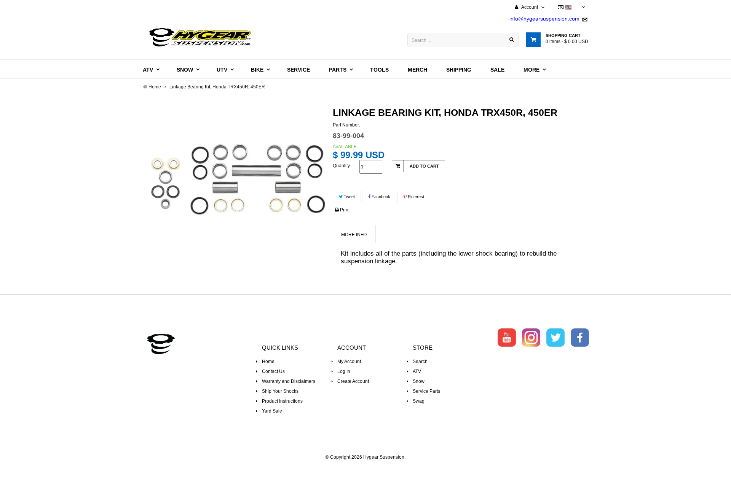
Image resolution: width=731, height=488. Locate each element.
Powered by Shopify (365, 467)
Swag (419, 401)
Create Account (353, 381)
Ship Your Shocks (280, 391)
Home (268, 361)
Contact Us (273, 371)
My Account (349, 361)
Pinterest (415, 196)
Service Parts (426, 391)
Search (420, 361)
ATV (417, 371)
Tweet (349, 196)
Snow (419, 381)
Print (344, 210)
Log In (343, 371)
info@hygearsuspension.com (544, 19)
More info (354, 234)
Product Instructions (282, 401)
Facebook (380, 196)
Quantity (341, 165)
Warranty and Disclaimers (288, 381)
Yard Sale (272, 411)
